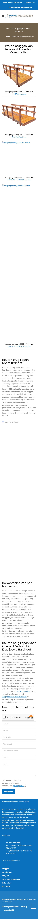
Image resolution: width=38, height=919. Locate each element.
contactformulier (23, 691)
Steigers (5, 876)
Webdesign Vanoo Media (10, 907)
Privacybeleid (9, 910)
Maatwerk (6, 886)
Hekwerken (6, 883)
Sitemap (24, 907)
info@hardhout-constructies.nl (20, 7)
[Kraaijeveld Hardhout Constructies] (19, 16)
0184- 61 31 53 (30, 2)
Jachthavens (7, 872)
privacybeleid (18, 786)
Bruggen (5, 869)
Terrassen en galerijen (11, 879)
